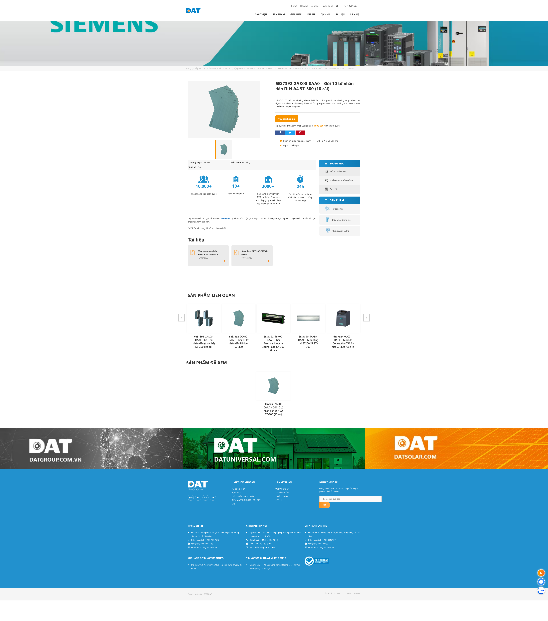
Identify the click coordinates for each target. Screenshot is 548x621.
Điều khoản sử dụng (332, 593)
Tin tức (294, 5)
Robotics (236, 492)
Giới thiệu (261, 14)
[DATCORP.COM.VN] (91, 448)
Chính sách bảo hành (342, 180)
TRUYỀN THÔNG (282, 492)
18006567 (352, 5)
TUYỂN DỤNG (281, 496)
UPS (233, 503)
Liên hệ (354, 14)
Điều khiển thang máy (341, 220)
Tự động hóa (337, 208)
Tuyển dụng (327, 5)
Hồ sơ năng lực (338, 171)
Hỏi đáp (304, 5)
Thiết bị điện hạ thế (340, 230)
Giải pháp (296, 14)
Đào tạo (315, 5)
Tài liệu (340, 14)
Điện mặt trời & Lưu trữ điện (246, 500)
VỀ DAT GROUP (282, 489)
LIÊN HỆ (278, 500)
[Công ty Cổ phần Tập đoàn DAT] (193, 10)
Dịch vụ (325, 14)
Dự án (311, 14)
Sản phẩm (279, 14)
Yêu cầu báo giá (286, 118)
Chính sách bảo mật (352, 593)
